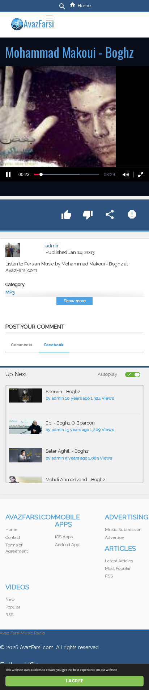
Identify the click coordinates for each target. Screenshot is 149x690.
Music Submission (123, 529)
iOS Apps (64, 536)
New (10, 599)
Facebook (53, 345)
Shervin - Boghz (63, 391)
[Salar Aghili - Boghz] (25, 455)
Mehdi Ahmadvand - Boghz (75, 479)
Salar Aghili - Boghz (67, 451)
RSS (109, 576)
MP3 (10, 292)
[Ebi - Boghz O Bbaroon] (25, 427)
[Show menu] (49, 17)
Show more (75, 300)
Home (84, 5)
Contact (12, 537)
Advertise (114, 537)
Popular (12, 607)
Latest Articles (119, 560)
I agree (74, 681)
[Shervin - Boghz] (25, 395)
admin (53, 246)
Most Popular (118, 568)
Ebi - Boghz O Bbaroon (70, 423)
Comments (22, 345)
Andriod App (67, 544)
